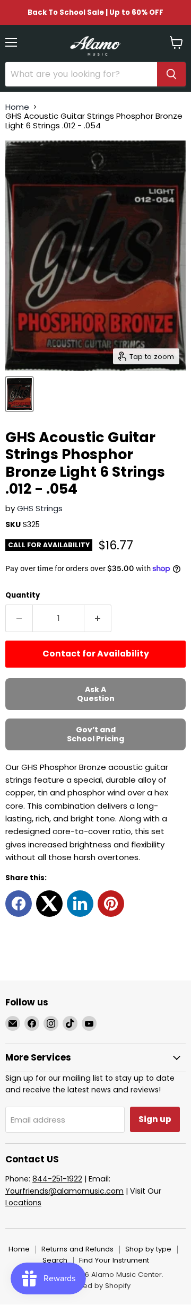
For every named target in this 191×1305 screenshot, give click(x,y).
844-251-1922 (57, 1178)
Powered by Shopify (95, 1286)
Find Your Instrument (114, 1260)
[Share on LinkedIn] (80, 903)
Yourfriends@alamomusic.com (64, 1191)
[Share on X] (49, 903)
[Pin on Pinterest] (111, 903)
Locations (23, 1202)
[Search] (171, 74)
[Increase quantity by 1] (97, 618)
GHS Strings (40, 508)
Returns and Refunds (77, 1249)
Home (17, 106)
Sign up (154, 1119)
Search (54, 1260)
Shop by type (148, 1249)
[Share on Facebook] (18, 903)
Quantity (22, 595)
